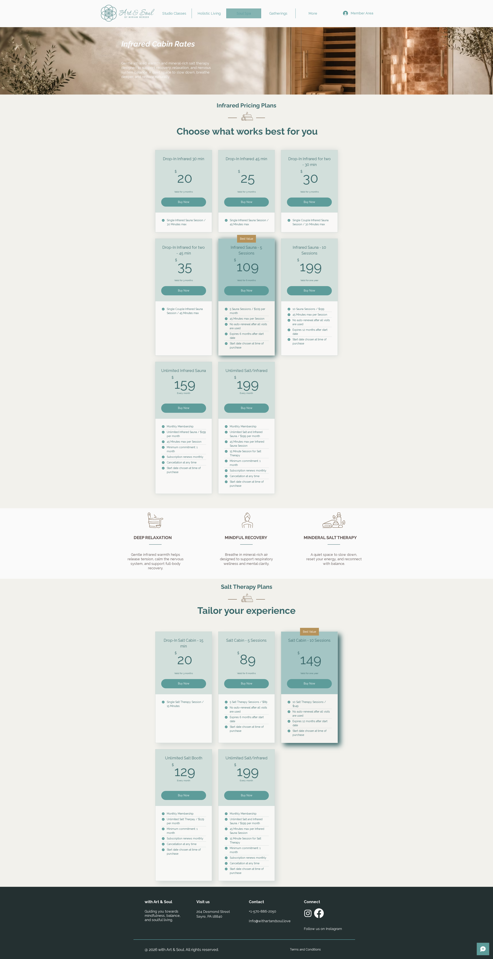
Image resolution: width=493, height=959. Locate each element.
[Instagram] (308, 913)
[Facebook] (319, 913)
